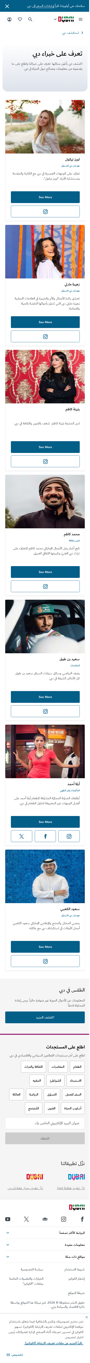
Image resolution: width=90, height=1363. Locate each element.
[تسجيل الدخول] (9, 19)
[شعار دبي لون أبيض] (72, 1208)
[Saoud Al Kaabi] (45, 876)
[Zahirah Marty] (45, 251)
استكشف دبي (70, 32)
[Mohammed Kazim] (45, 501)
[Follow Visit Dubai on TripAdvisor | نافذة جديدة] (45, 1219)
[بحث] (30, 19)
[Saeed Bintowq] (45, 626)
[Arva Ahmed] (45, 751)
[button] (15, 1354)
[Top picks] (20, 19)
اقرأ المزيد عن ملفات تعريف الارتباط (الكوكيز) (54, 1343)
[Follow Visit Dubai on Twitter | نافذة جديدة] (26, 1219)
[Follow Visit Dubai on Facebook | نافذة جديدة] (82, 1219)
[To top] (9, 1246)
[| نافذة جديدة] (63, 1219)
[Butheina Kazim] (45, 376)
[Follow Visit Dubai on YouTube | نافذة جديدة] (7, 1219)
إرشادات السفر (45, 6)
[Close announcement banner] (7, 5)
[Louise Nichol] (45, 126)
